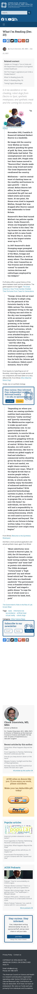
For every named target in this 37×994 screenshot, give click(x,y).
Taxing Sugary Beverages (13, 83)
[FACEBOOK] (8, 40)
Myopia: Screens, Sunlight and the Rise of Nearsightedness (18, 762)
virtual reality (10, 615)
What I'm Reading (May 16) (13, 80)
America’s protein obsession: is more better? (17, 837)
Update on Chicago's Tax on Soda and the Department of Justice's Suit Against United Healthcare (18, 66)
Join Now (10, 401)
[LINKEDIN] (15, 40)
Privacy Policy (7, 955)
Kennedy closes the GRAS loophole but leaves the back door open (18, 767)
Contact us (17, 955)
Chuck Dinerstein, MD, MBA (19, 49)
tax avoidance (10, 613)
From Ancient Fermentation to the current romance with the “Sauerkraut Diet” (17, 856)
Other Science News (18, 619)
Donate (19, 401)
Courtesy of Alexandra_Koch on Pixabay (12, 127)
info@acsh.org (12, 968)
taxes (10, 611)
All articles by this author (22, 771)
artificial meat (21, 613)
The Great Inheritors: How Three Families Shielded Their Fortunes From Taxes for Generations (18, 289)
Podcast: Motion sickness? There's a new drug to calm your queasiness (17, 887)
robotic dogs (21, 615)
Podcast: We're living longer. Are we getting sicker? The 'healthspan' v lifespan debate (17, 892)
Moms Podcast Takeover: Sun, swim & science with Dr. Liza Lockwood (17, 904)
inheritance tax (18, 611)
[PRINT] (27, 40)
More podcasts (25, 908)
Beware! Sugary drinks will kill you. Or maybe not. (17, 851)
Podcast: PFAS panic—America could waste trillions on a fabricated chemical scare (18, 898)
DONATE (18, 798)
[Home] (17, 5)
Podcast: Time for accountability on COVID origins (16, 882)
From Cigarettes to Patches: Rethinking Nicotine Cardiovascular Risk (18, 753)
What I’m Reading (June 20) (13, 77)
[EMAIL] (4, 40)
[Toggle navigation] (3, 24)
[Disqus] (18, 669)
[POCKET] (19, 40)
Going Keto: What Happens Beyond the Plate (18, 748)
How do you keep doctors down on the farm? (18, 757)
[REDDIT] (23, 40)
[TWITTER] (12, 40)
